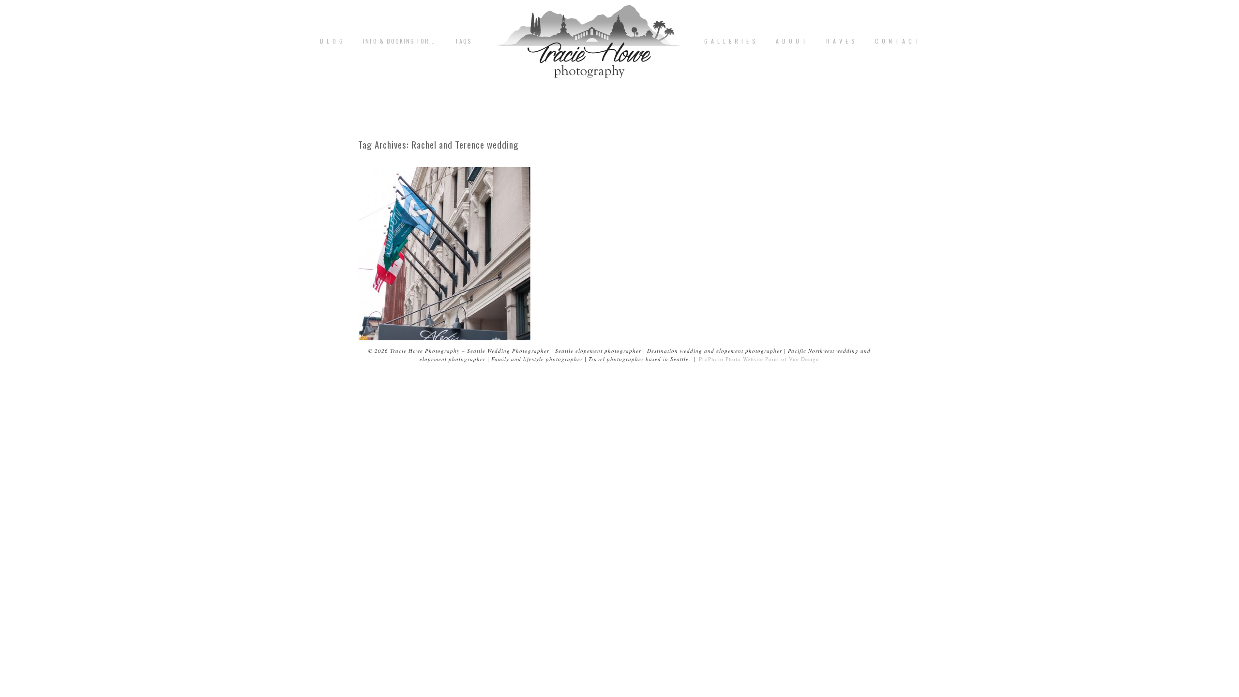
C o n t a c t (897, 41)
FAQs (464, 41)
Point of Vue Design (792, 359)
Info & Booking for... (400, 41)
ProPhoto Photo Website (731, 359)
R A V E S (841, 41)
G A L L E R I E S (730, 41)
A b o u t (791, 41)
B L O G (332, 41)
